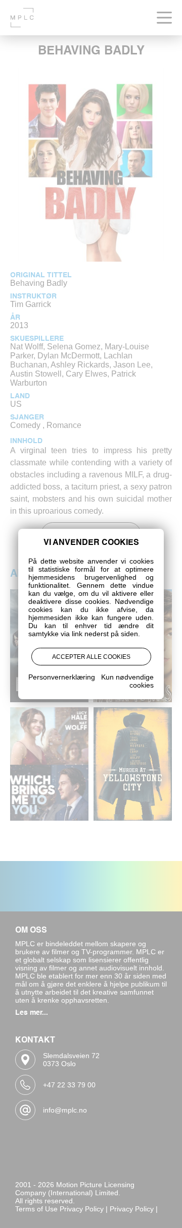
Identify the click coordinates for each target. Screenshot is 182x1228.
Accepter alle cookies (91, 656)
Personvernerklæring (61, 677)
